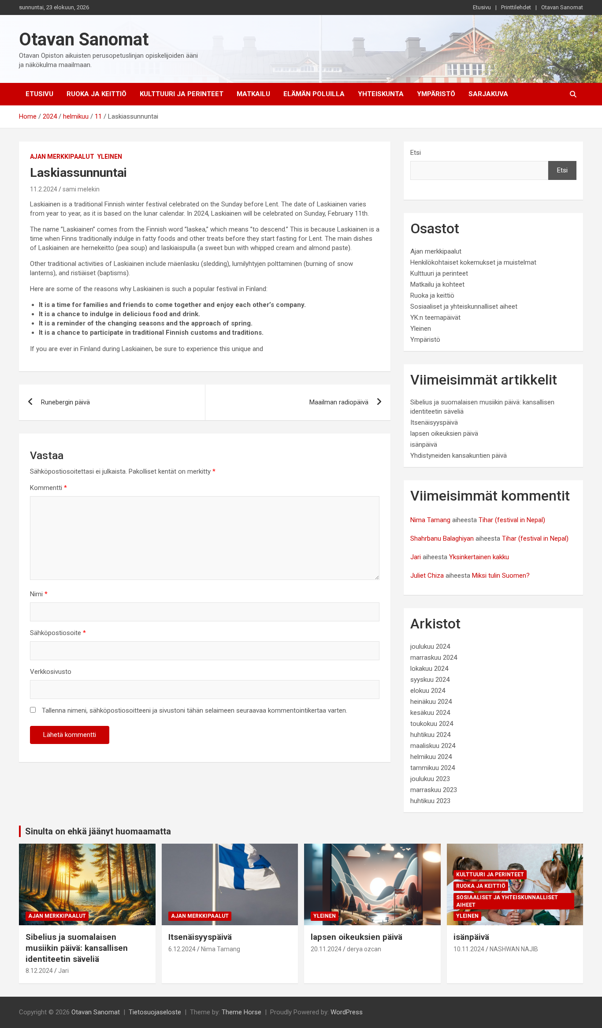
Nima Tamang (430, 520)
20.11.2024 (326, 949)
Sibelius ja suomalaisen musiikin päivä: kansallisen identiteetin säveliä (77, 948)
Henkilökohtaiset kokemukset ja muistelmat (473, 262)
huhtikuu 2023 (430, 801)
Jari (415, 557)
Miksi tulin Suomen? (501, 575)
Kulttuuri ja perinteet (181, 94)
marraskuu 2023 (433, 790)
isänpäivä (423, 445)
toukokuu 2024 (431, 724)
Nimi (39, 594)
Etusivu (482, 7)
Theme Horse (241, 1012)
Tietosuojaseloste (155, 1012)
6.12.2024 (182, 949)
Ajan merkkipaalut (62, 156)
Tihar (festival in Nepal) (512, 520)
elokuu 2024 (427, 691)
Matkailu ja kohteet (437, 284)
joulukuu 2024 (430, 646)
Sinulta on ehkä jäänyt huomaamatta (98, 831)
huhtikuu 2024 (430, 735)
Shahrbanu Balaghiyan (442, 538)
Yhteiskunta (381, 94)
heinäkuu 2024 (431, 702)
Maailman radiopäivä (338, 402)
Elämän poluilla (314, 94)
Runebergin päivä (65, 402)
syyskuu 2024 (430, 680)
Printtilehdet (516, 7)
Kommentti (48, 488)
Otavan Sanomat (562, 7)
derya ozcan (364, 949)
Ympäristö (436, 94)
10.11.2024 (468, 949)
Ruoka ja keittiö (96, 94)
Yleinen (109, 156)
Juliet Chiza (427, 575)
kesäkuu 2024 (430, 713)
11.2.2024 (43, 189)
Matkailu (253, 94)
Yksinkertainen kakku (479, 557)
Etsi (415, 153)
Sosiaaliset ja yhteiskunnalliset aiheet (463, 306)
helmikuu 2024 (431, 757)
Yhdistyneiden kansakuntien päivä (458, 456)
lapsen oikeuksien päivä (444, 433)
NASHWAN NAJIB (514, 949)
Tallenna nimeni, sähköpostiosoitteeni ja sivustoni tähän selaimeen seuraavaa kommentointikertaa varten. (194, 710)
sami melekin (81, 189)
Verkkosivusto (50, 672)
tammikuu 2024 (432, 768)
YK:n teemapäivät (435, 317)
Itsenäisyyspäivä (434, 422)
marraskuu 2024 (433, 658)
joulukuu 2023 (430, 779)
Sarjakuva (488, 94)
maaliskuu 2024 (432, 746)
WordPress (347, 1012)
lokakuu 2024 (429, 669)
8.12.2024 (39, 970)
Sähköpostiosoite (58, 633)
